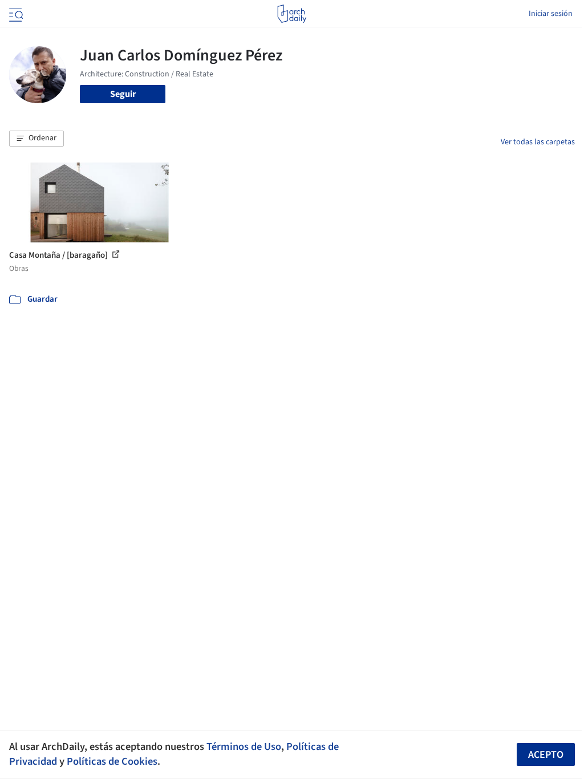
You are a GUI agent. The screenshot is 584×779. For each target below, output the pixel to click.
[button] (36, 139)
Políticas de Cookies (112, 761)
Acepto (545, 755)
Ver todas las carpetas (538, 142)
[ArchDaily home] (291, 14)
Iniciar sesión (551, 14)
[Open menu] (15, 14)
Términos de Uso (243, 746)
